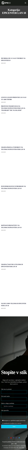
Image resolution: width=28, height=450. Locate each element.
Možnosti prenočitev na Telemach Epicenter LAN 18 (11, 226)
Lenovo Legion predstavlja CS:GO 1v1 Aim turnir (13, 98)
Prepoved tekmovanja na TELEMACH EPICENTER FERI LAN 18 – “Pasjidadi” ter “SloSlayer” (13, 108)
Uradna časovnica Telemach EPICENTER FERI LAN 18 (12, 265)
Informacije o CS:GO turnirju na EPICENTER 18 (13, 59)
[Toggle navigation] (19, 2)
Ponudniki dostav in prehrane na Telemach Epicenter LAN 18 (13, 187)
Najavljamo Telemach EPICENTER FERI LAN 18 (13, 304)
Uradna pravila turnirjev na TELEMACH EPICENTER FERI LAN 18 (13, 148)
